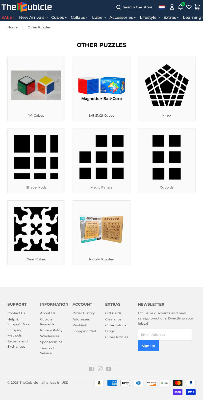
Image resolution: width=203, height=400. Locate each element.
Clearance (113, 319)
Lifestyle (148, 17)
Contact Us (16, 313)
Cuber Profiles (116, 337)
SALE (6, 17)
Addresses (81, 319)
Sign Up (148, 346)
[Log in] (172, 7)
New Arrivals (31, 17)
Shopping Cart (84, 331)
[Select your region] (161, 7)
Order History (84, 313)
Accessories (121, 17)
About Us (47, 313)
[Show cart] (197, 7)
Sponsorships (51, 342)
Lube (97, 17)
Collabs (78, 17)
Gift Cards (113, 313)
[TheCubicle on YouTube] (108, 370)
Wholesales (49, 336)
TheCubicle (29, 382)
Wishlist (79, 325)
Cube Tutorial (116, 325)
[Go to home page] (26, 7)
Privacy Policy (51, 330)
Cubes (57, 17)
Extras (169, 17)
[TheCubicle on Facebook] (91, 370)
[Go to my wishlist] (189, 7)
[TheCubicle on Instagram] (100, 370)
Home (12, 27)
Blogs (110, 331)
